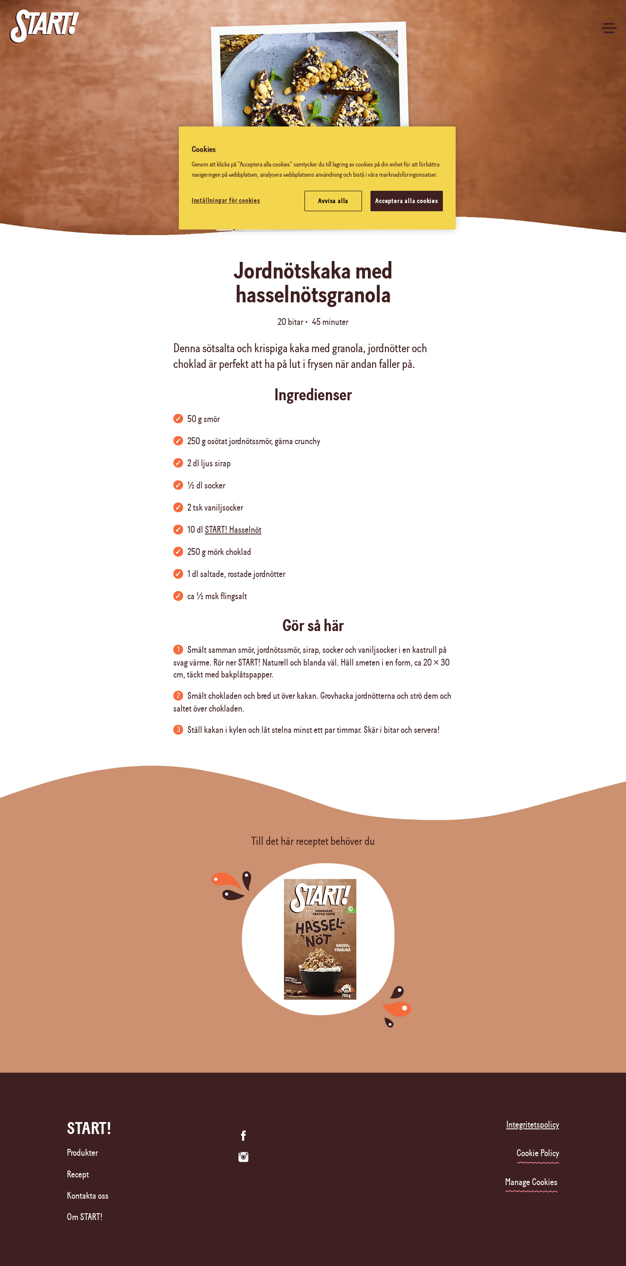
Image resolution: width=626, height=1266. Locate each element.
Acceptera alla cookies (406, 201)
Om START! (85, 1217)
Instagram (243, 1157)
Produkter (82, 1153)
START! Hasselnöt (233, 530)
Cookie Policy (538, 1153)
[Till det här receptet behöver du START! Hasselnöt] (313, 952)
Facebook (243, 1136)
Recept (78, 1174)
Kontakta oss (88, 1196)
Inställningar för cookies (226, 200)
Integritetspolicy (532, 1125)
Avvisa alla (333, 201)
